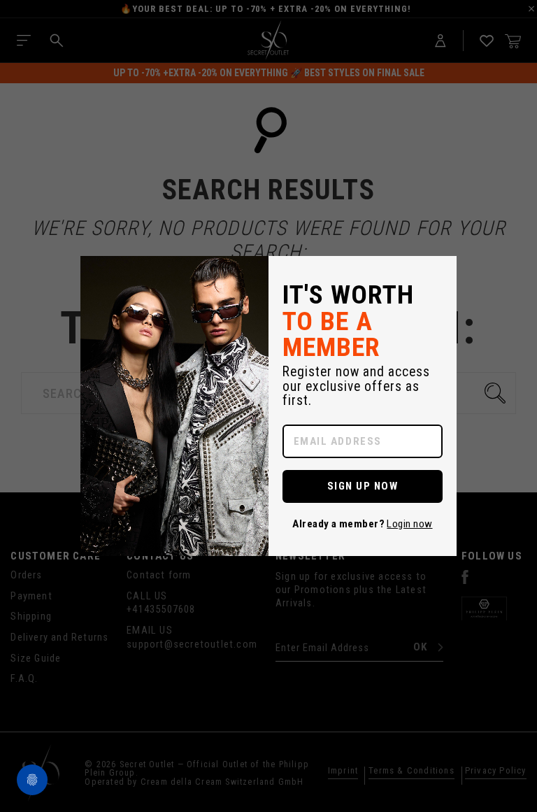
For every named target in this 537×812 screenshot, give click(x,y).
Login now (409, 524)
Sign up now (363, 486)
